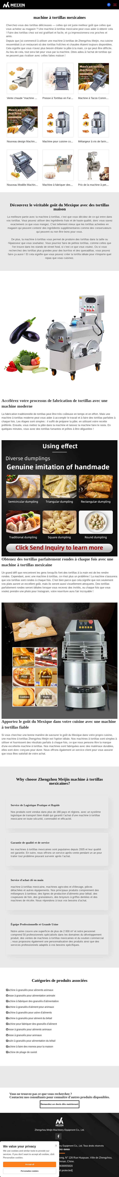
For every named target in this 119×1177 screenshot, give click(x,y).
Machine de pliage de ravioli (21, 1052)
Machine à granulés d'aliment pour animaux (30, 1007)
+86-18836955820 (62, 1166)
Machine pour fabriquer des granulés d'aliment (31, 1024)
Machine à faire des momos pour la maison (29, 1046)
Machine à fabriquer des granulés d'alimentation (32, 1001)
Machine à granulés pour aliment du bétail (29, 1018)
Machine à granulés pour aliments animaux (29, 990)
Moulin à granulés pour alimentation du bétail (30, 1040)
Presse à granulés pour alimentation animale (30, 995)
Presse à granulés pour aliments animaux (29, 1029)
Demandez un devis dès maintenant (59, 1104)
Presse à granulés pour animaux (24, 1035)
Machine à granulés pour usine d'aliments (29, 1012)
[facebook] (108, 4)
